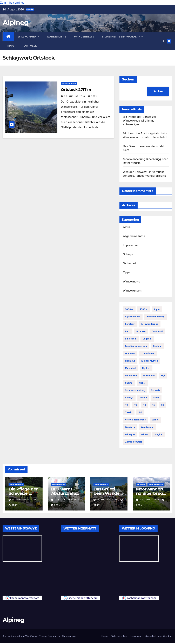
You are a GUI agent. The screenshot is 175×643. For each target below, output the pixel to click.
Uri (140, 412)
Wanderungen (69, 84)
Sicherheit (129, 263)
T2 (126, 405)
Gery (94, 96)
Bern (127, 331)
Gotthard (130, 353)
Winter (144, 434)
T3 (135, 405)
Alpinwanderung (155, 316)
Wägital (158, 434)
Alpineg (16, 22)
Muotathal (130, 368)
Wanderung (147, 427)
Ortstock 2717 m (76, 89)
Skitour (143, 397)
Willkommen (28, 36)
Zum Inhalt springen (13, 2)
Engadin (147, 338)
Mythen (146, 368)
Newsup (52, 636)
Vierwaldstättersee (135, 419)
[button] (163, 41)
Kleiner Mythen (149, 361)
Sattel (142, 383)
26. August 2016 (75, 96)
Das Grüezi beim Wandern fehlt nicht (108, 493)
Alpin (157, 309)
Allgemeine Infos (134, 236)
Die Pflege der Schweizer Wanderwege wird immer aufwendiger (140, 120)
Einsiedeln (131, 338)
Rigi (163, 375)
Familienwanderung (136, 346)
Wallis (155, 419)
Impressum (130, 245)
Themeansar (68, 636)
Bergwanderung (149, 324)
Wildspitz (130, 434)
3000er (129, 309)
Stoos (156, 397)
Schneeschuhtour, (135, 390)
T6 (162, 405)
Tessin (128, 412)
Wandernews (84, 36)
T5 (153, 405)
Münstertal (131, 375)
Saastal (129, 383)
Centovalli (157, 331)
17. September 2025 (24, 499)
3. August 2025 (149, 499)
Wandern (130, 427)
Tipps (10, 45)
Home (105, 636)
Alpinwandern (132, 316)
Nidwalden (149, 375)
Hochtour (130, 361)
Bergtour (130, 324)
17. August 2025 (107, 499)
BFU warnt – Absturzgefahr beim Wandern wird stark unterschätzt (145, 135)
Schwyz (128, 254)
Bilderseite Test (119, 636)
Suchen (128, 79)
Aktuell (31, 45)
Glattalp (157, 346)
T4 (144, 405)
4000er (143, 309)
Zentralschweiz (133, 441)
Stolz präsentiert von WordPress (20, 636)
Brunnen (141, 331)
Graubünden (147, 353)
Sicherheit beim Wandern (121, 36)
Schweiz (155, 390)
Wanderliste (56, 36)
